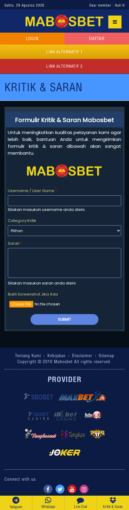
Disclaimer (82, 355)
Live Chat (80, 506)
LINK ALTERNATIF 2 (64, 66)
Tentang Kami (28, 355)
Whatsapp (48, 506)
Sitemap (106, 355)
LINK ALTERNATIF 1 (64, 51)
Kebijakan (56, 355)
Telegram (16, 507)
